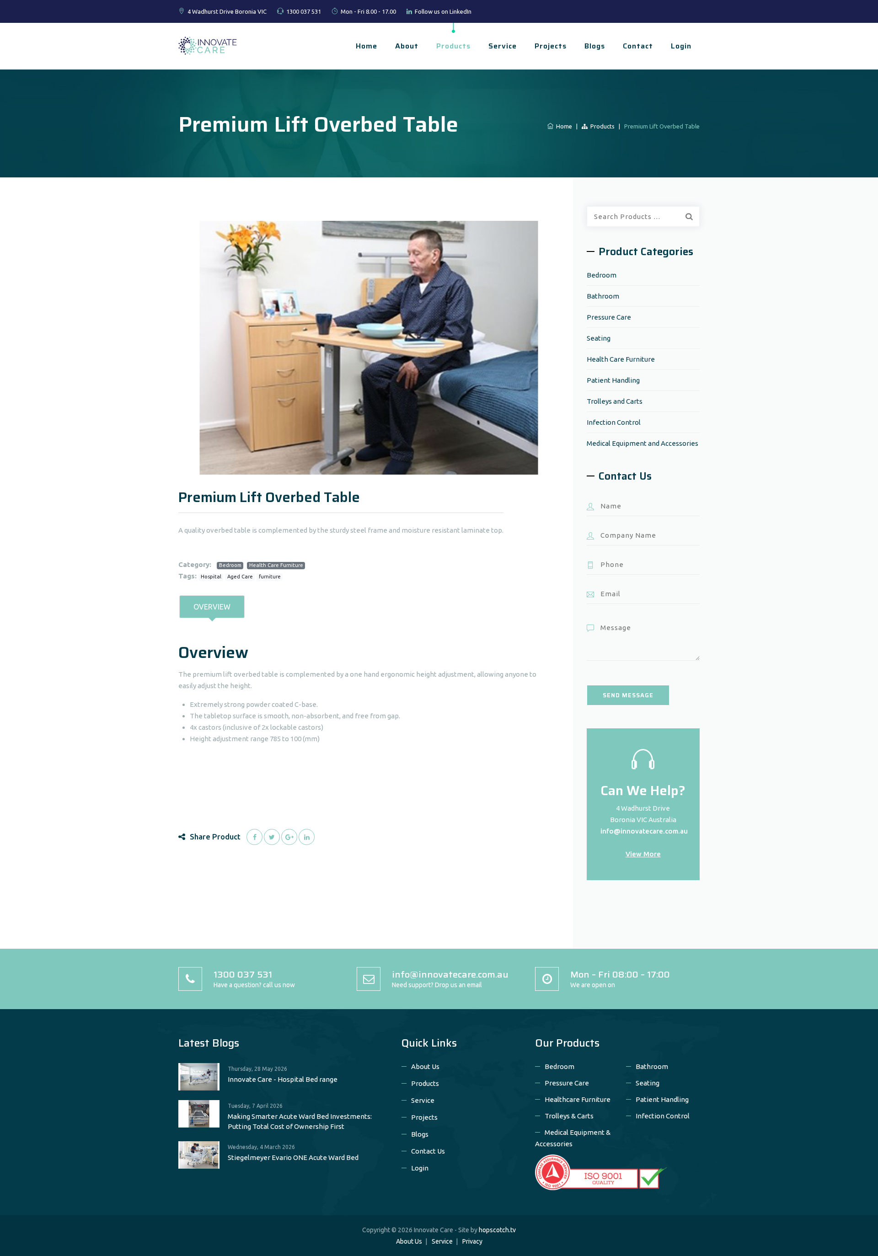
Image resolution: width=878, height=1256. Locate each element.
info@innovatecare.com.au (644, 831)
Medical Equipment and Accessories (642, 443)
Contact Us (428, 1151)
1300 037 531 (303, 11)
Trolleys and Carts (614, 401)
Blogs (594, 46)
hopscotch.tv (497, 1230)
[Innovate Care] (207, 45)
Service (502, 46)
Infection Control (614, 422)
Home (366, 46)
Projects (551, 46)
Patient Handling (613, 380)
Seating (598, 338)
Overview (211, 607)
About (406, 46)
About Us (425, 1066)
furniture (270, 576)
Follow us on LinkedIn (443, 11)
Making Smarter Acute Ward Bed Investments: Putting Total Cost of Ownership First (300, 1121)
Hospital (211, 576)
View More (643, 854)
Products (453, 46)
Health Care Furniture (276, 565)
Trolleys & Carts (569, 1116)
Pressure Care (609, 317)
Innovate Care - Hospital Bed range (282, 1079)
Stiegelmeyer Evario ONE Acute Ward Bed (293, 1157)
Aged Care (240, 576)
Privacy (472, 1241)
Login (681, 46)
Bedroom (230, 565)
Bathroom (603, 296)
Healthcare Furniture (577, 1099)
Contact (638, 46)
